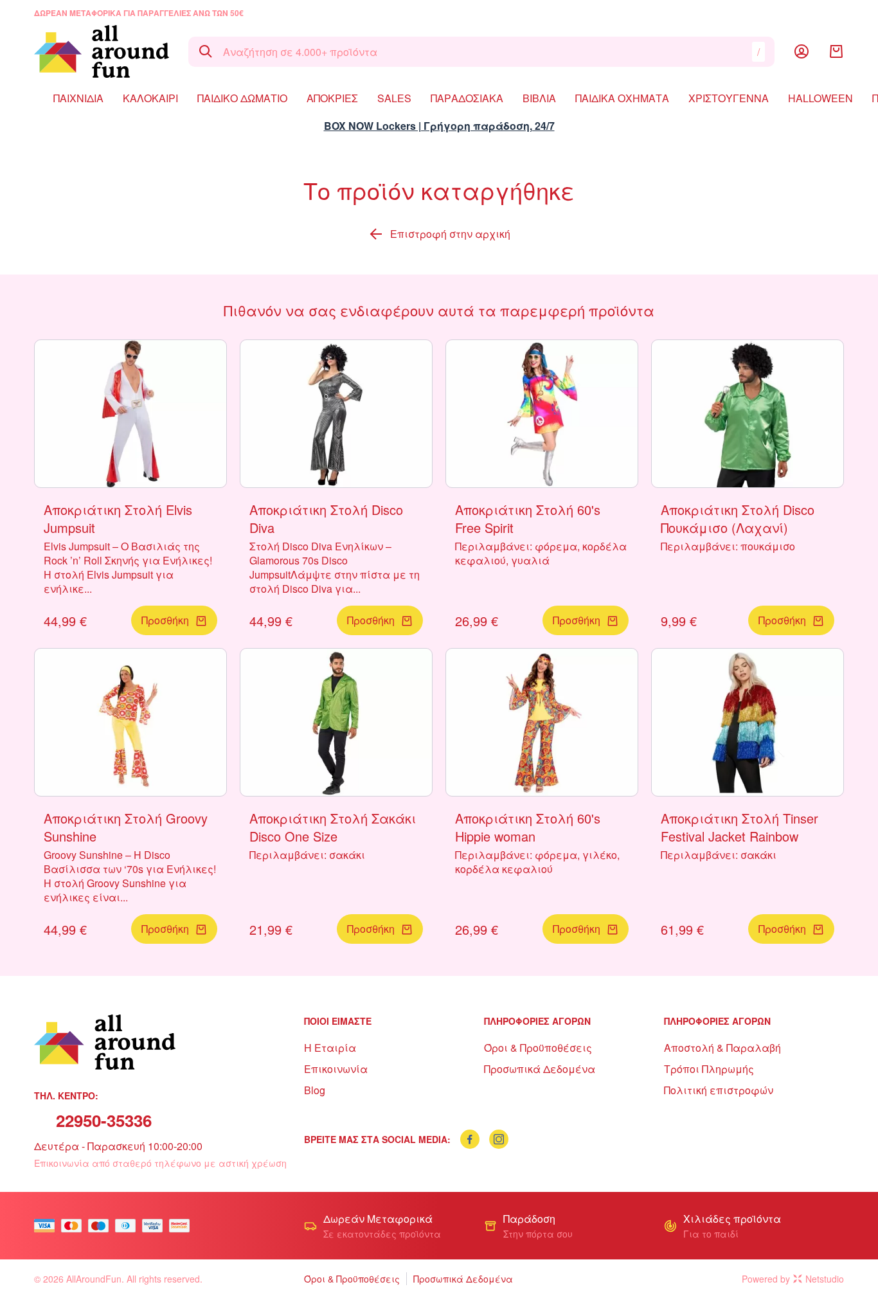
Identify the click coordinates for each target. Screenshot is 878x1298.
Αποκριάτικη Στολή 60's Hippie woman (527, 827)
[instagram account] (498, 1139)
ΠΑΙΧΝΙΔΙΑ (78, 98)
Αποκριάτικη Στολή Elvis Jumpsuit (118, 518)
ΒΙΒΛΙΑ (539, 98)
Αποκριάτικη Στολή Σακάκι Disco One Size (332, 827)
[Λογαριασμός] (801, 51)
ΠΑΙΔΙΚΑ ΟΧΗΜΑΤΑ (622, 98)
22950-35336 (104, 1120)
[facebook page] (469, 1139)
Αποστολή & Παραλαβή (722, 1047)
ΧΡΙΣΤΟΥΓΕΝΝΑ (728, 98)
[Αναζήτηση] (205, 51)
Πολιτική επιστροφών (718, 1090)
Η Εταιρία (330, 1047)
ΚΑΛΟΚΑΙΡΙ (150, 98)
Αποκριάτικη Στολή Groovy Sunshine (126, 827)
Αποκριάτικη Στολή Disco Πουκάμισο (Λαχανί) (737, 518)
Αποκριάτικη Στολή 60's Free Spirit (527, 518)
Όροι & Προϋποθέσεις (538, 1047)
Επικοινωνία (336, 1068)
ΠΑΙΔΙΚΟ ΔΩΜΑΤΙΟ (242, 98)
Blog (314, 1090)
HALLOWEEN (820, 98)
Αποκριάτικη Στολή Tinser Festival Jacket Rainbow (739, 827)
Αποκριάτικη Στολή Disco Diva (326, 518)
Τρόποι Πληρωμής (709, 1068)
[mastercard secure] (182, 1225)
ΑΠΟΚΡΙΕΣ (332, 98)
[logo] (101, 51)
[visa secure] (155, 1225)
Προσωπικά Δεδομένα (539, 1068)
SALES (394, 98)
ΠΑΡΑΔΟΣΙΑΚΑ (467, 98)
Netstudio (824, 1278)
